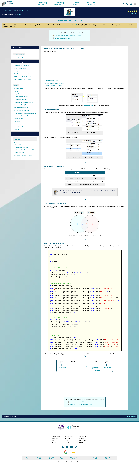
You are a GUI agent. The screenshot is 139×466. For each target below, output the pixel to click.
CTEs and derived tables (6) (21, 96)
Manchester (82, 434)
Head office (54, 434)
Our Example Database (51, 80)
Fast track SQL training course (63, 38)
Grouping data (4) (18, 88)
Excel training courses (28, 458)
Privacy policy (77, 463)
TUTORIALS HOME (19, 51)
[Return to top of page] (85, 162)
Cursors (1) (17, 129)
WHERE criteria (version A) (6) (22, 73)
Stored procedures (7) (20, 105)
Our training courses (42, 4)
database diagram (88, 105)
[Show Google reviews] (69, 453)
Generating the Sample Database (54, 85)
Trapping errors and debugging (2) (23, 102)
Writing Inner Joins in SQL (21, 147)
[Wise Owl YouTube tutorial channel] (71, 447)
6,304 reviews (133, 13)
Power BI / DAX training (51, 458)
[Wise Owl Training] (7, 6)
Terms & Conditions (69, 463)
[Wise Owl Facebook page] (63, 447)
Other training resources (59, 4)
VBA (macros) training (95, 458)
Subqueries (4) (18, 94)
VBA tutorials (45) (19, 57)
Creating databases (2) (20, 68)
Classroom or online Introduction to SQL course (68, 35)
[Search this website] (123, 3)
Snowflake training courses (73, 458)
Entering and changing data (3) (22, 110)
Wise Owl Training (7, 10)
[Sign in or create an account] (131, 3)
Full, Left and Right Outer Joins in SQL (24, 149)
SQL (15, 10)
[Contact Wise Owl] (127, 3)
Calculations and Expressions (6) (22, 79)
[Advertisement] (85, 65)
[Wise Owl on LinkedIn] (67, 447)
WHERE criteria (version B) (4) (22, 76)
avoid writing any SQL (103, 354)
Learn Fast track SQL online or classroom (81, 404)
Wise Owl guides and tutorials (69, 20)
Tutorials (21, 10)
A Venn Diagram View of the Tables (54, 83)
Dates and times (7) (19, 82)
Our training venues (76, 4)
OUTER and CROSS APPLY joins (23, 155)
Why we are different (91, 4)
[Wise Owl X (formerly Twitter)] (75, 447)
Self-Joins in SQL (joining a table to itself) (25, 158)
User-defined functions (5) (21, 107)
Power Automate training (40, 458)
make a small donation (72, 25)
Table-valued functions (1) (21, 116)
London (66, 434)
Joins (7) (16, 85)
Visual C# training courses (107, 458)
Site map (61, 463)
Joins (27, 10)
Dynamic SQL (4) (18, 124)
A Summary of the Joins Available (54, 82)
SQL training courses (84, 457)
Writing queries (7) (19, 71)
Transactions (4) (18, 126)
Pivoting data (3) (18, 118)
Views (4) (16, 91)
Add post (18, 14)
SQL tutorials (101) (19, 54)
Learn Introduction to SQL (77, 402)
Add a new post (131, 416)
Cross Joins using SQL (20, 152)
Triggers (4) (17, 121)
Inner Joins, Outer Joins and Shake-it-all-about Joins (18, 12)
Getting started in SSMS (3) (21, 65)
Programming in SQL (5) (20, 99)
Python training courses (62, 458)
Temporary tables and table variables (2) (25, 113)
